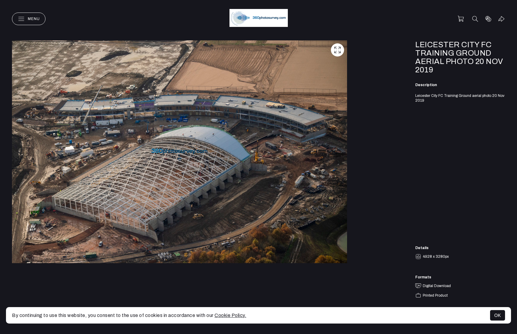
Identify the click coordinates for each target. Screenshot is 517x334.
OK (497, 315)
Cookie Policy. (230, 315)
